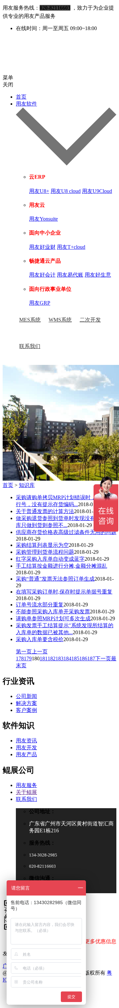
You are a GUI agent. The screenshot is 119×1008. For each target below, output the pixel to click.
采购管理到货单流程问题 (45, 552)
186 (83, 658)
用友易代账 (70, 275)
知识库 (27, 485)
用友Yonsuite (43, 219)
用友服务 (26, 785)
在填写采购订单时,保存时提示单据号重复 (64, 591)
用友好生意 (98, 275)
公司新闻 (26, 696)
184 (67, 658)
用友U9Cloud (97, 191)
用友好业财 (42, 247)
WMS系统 (60, 320)
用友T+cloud (71, 247)
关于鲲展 (26, 792)
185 (75, 658)
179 (28, 658)
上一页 (40, 651)
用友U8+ (39, 191)
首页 (21, 97)
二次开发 (90, 320)
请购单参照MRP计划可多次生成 (53, 618)
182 (52, 658)
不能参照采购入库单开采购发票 (53, 611)
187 (91, 658)
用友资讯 (26, 740)
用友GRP (39, 303)
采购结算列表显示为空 (42, 545)
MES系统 (30, 320)
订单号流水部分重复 (39, 604)
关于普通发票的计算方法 (45, 511)
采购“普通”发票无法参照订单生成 (55, 579)
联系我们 (29, 346)
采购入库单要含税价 (39, 639)
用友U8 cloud (66, 191)
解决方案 (26, 703)
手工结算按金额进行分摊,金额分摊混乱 (61, 566)
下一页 (103, 658)
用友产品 (26, 754)
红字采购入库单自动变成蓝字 (50, 559)
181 (44, 658)
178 (20, 658)
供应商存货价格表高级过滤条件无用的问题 (66, 532)
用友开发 (26, 747)
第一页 (24, 651)
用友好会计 (42, 275)
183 (59, 658)
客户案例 (26, 710)
